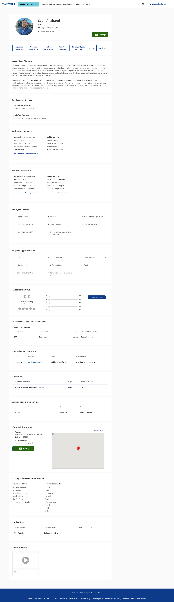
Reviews (92, 48)
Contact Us (63, 599)
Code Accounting (35, 362)
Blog (48, 599)
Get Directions (98, 431)
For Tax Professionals (157, 4)
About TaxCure (39, 599)
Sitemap (126, 599)
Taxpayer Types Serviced (78, 48)
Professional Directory (113, 599)
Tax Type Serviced (63, 48)
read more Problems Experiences (26, 154)
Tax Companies (97, 599)
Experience (102, 48)
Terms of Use (73, 599)
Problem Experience (33, 48)
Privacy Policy (85, 599)
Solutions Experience (48, 48)
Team (55, 599)
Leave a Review (97, 297)
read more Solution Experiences (25, 193)
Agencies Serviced (19, 48)
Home (30, 599)
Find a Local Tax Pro (28, 4)
